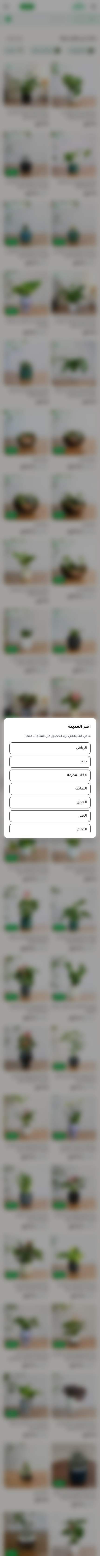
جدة (84, 762)
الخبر (83, 816)
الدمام (82, 830)
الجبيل (82, 802)
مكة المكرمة (77, 775)
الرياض (81, 748)
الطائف (81, 789)
